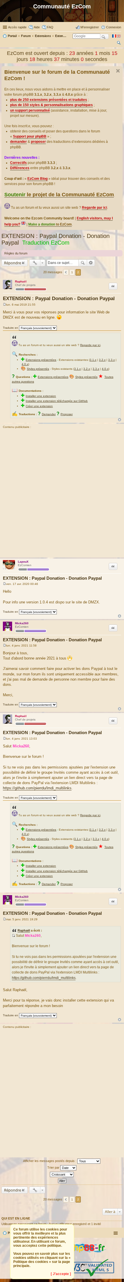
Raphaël (21, 281)
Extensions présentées (41, 359)
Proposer (67, 414)
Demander (49, 414)
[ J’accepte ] (61, 1274)
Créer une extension (39, 406)
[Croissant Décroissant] (62, 1174)
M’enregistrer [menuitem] (89, 27)
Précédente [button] (66, 272)
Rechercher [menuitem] (119, 43)
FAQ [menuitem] (50, 27)
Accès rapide (17, 27)
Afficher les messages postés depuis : (50, 1160)
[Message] (4, 304)
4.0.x (25, 364)
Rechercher (82, 262)
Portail (12, 36)
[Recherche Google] (104, 36)
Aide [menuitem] (37, 27)
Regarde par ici (90, 345)
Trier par (53, 1167)
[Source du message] (13, 936)
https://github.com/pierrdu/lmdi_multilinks (37, 788)
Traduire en (10, 327)
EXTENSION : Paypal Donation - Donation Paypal (59, 298)
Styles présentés (38, 368)
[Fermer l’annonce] (118, 71)
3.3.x (111, 359)
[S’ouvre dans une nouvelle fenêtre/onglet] (83, 1256)
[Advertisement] (62, 494)
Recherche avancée (91, 262)
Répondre (12, 262)
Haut (119, 419)
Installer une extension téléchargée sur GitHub (57, 400)
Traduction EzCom (45, 242)
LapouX (23, 561)
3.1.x (93, 359)
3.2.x (102, 359)
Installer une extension (41, 396)
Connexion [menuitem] (113, 27)
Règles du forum (15, 253)
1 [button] (72, 272)
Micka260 (22, 623)
